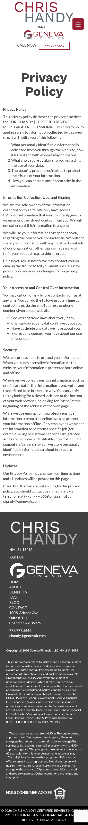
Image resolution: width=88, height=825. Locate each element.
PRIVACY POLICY (53, 820)
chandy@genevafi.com (27, 635)
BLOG (14, 602)
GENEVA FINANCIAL (47, 815)
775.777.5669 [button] (54, 46)
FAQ (13, 597)
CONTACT (18, 607)
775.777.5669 (20, 630)
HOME (15, 582)
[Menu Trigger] (78, 24)
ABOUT (15, 587)
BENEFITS (18, 592)
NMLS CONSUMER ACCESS (29, 792)
